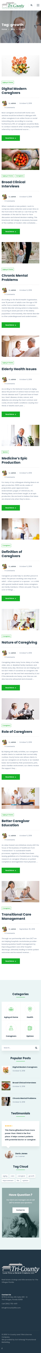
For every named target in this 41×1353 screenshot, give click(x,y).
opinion (25, 1180)
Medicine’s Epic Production (14, 460)
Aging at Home (8, 82)
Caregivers (20, 176)
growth (31, 1176)
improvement (8, 1180)
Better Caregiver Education (16, 823)
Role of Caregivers (17, 731)
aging (5, 1176)
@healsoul (18, 1139)
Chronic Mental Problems (15, 277)
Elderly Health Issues (19, 369)
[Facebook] (2, 1348)
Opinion (5, 452)
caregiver (21, 1176)
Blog (13, 29)
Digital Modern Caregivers (14, 90)
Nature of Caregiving (19, 642)
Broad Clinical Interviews (13, 184)
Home (4, 29)
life (18, 1180)
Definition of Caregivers (12, 553)
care (12, 1176)
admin (13, 103)
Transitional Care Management (16, 916)
